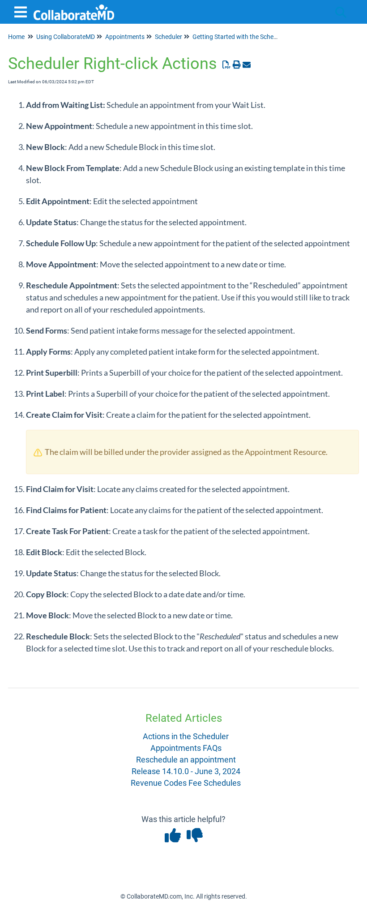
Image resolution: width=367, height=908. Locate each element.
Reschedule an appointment (186, 759)
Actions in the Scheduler (186, 736)
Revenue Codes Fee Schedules (186, 783)
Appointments (125, 36)
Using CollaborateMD (65, 36)
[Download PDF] (227, 64)
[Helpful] (173, 838)
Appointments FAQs (186, 748)
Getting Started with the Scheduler (239, 36)
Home (16, 36)
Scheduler (168, 36)
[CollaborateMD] (74, 8)
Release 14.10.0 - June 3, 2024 (186, 771)
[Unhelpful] (194, 838)
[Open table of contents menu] (22, 11)
